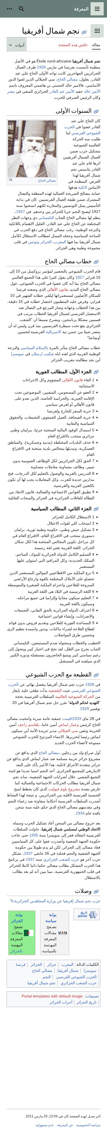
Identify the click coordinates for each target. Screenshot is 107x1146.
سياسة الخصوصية (88, 1125)
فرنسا (21, 964)
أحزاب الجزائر (61, 1002)
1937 (28, 853)
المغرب (60, 242)
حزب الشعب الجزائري (61, 859)
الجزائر (46, 242)
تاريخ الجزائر (87, 1002)
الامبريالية (53, 332)
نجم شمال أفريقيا (41, 983)
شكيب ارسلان (42, 354)
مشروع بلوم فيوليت (64, 789)
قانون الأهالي (72, 380)
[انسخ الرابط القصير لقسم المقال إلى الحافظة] (96, 111)
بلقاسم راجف (29, 724)
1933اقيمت (71, 718)
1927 (20, 211)
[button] (97, 8)
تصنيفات (92, 996)
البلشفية (55, 690)
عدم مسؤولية (45, 1125)
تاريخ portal (82, 914)
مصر (11, 91)
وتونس (33, 242)
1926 (41, 67)
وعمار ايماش (68, 724)
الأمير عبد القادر (61, 91)
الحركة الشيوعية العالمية (74, 696)
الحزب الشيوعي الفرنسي (76, 977)
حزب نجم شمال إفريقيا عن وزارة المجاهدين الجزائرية (57, 901)
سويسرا (17, 354)
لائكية (82, 187)
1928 (89, 684)
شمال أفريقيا (68, 970)
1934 (80, 813)
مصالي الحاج (67, 79)
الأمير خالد (92, 91)
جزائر (51, 964)
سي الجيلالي (68, 730)
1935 (33, 835)
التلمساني (46, 217)
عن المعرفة (65, 1125)
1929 (84, 708)
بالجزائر (16, 951)
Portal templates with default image (52, 996)
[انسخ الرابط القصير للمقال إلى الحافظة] (84, 32)
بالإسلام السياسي (34, 348)
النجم (47, 977)
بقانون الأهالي (58, 289)
